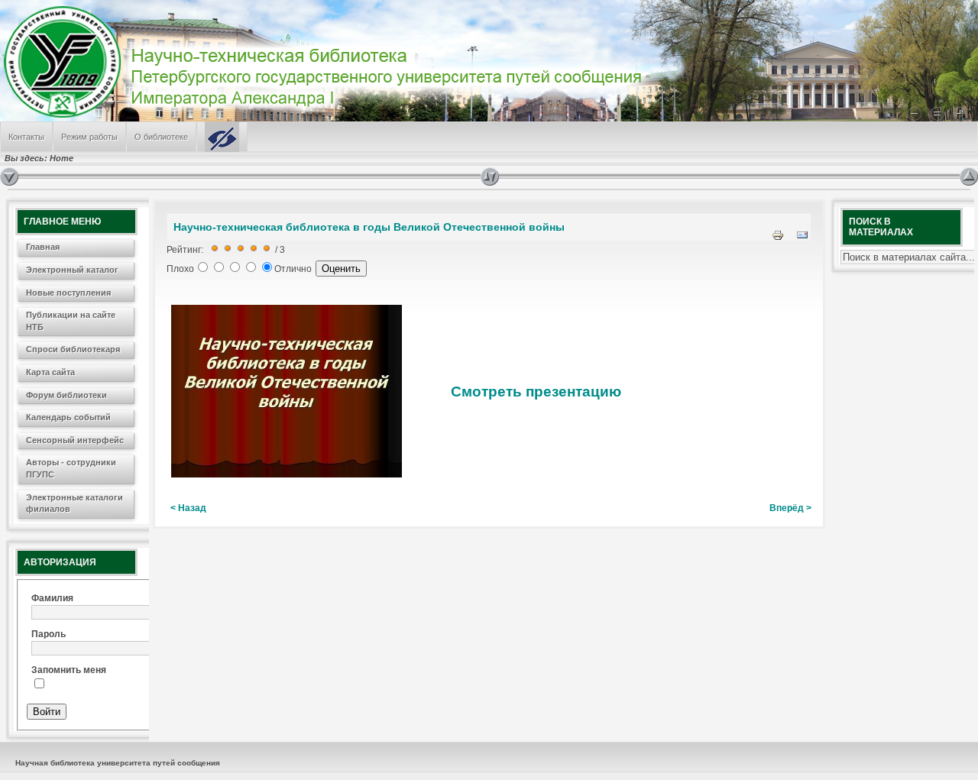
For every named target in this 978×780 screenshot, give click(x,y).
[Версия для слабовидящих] (222, 136)
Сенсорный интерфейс (75, 440)
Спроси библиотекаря (73, 349)
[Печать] (778, 238)
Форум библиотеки (66, 395)
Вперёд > (790, 508)
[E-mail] (802, 238)
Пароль (48, 634)
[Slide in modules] (9, 176)
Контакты (26, 136)
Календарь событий (68, 417)
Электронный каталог (72, 269)
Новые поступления (68, 292)
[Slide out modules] (969, 176)
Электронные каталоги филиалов (74, 503)
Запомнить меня (68, 670)
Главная (43, 246)
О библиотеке (161, 136)
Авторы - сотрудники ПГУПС (71, 468)
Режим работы (89, 136)
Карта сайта (50, 372)
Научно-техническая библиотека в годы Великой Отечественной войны (369, 227)
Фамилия (52, 598)
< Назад (188, 508)
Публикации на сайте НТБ (70, 321)
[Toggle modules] (720, 176)
